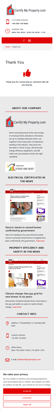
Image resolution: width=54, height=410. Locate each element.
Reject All (27, 404)
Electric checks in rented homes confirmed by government (23, 229)
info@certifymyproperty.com (29, 359)
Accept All (27, 391)
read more (40, 241)
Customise (27, 398)
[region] (27, 390)
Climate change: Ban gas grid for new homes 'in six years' (24, 295)
